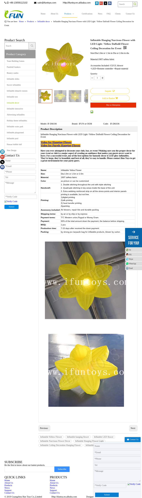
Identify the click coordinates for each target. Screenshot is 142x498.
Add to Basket (108, 98)
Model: (43, 124)
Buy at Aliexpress (113, 105)
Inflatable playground (15, 133)
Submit (11, 207)
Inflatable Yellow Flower (51, 437)
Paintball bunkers (13, 67)
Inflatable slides (13, 79)
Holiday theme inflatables (17, 121)
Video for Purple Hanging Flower (60, 145)
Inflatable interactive (15, 109)
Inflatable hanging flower (78, 437)
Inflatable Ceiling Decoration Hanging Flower (60, 445)
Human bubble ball (14, 144)
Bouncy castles (12, 73)
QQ (130, 254)
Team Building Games (15, 61)
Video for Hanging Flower (56, 142)
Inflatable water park (15, 127)
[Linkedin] (97, 3)
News (7, 488)
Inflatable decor (13, 103)
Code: (105, 124)
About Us (8, 483)
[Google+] (101, 3)
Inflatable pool (12, 138)
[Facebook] (109, 3)
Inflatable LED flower (103, 437)
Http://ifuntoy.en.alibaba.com (64, 497)
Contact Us (9, 493)
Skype (131, 259)
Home (7, 480)
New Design (11, 150)
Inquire (108, 91)
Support (7, 490)
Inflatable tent (12, 97)
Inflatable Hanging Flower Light (89, 441)
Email (131, 268)
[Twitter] (105, 3)
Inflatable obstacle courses (17, 91)
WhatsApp (132, 263)
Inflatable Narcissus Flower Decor (55, 441)
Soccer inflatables (14, 85)
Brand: (75, 124)
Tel (130, 250)
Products (8, 485)
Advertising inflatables (16, 115)
